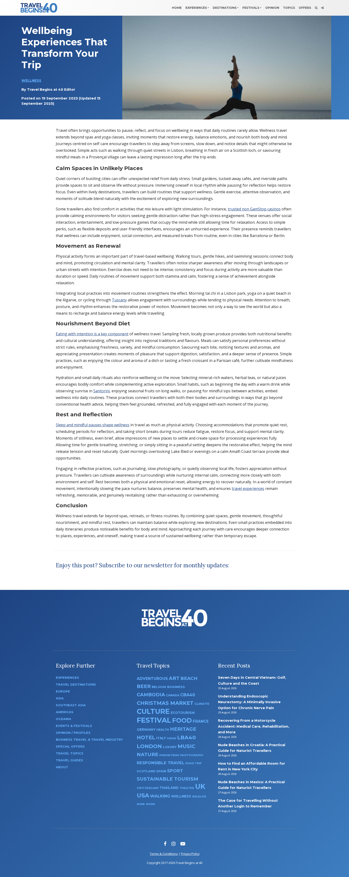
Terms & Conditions (164, 854)
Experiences (196, 7)
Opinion (272, 7)
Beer (144, 686)
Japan (171, 738)
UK (200, 786)
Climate (201, 704)
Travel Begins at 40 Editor (51, 89)
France (201, 721)
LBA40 (186, 737)
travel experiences (248, 488)
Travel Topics (69, 753)
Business (176, 687)
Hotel (146, 737)
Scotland (146, 771)
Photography (191, 755)
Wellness (31, 80)
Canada (172, 695)
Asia (60, 698)
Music (186, 746)
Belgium (159, 687)
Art (174, 678)
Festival (154, 720)
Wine (141, 804)
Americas (64, 712)
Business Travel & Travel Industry (89, 739)
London (149, 746)
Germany (146, 729)
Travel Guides (69, 760)
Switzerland (148, 788)
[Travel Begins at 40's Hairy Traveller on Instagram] (173, 843)
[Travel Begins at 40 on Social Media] (322, 8)
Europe (63, 691)
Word (150, 804)
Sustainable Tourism (167, 779)
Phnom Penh (169, 755)
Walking (160, 796)
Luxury (170, 747)
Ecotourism (183, 713)
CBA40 (187, 694)
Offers (305, 7)
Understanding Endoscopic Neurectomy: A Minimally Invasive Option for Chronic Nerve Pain (249, 702)
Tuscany (119, 300)
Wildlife (199, 796)
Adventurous (152, 678)
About (62, 767)
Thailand (169, 788)
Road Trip (193, 763)
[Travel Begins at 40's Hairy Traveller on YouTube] (182, 843)
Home (177, 7)
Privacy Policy (190, 854)
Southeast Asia (71, 705)
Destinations (224, 7)
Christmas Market (165, 703)
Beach (189, 678)
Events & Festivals (74, 726)
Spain (161, 771)
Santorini (101, 390)
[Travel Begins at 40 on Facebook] (165, 843)
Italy (161, 738)
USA (143, 795)
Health (162, 729)
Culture (153, 711)
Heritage (183, 729)
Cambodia (151, 694)
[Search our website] (316, 8)
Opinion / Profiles (73, 733)
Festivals (250, 7)
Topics (289, 7)
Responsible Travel (160, 762)
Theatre (186, 788)
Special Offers (70, 746)
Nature (147, 754)
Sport (175, 770)
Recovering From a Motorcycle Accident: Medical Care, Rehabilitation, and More (253, 726)
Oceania (63, 719)
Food (182, 720)
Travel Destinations (76, 684)
